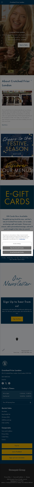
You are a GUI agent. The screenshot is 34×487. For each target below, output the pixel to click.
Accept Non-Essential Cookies (17, 252)
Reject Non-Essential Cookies (17, 247)
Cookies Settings (17, 243)
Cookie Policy (22, 239)
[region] (17, 243)
